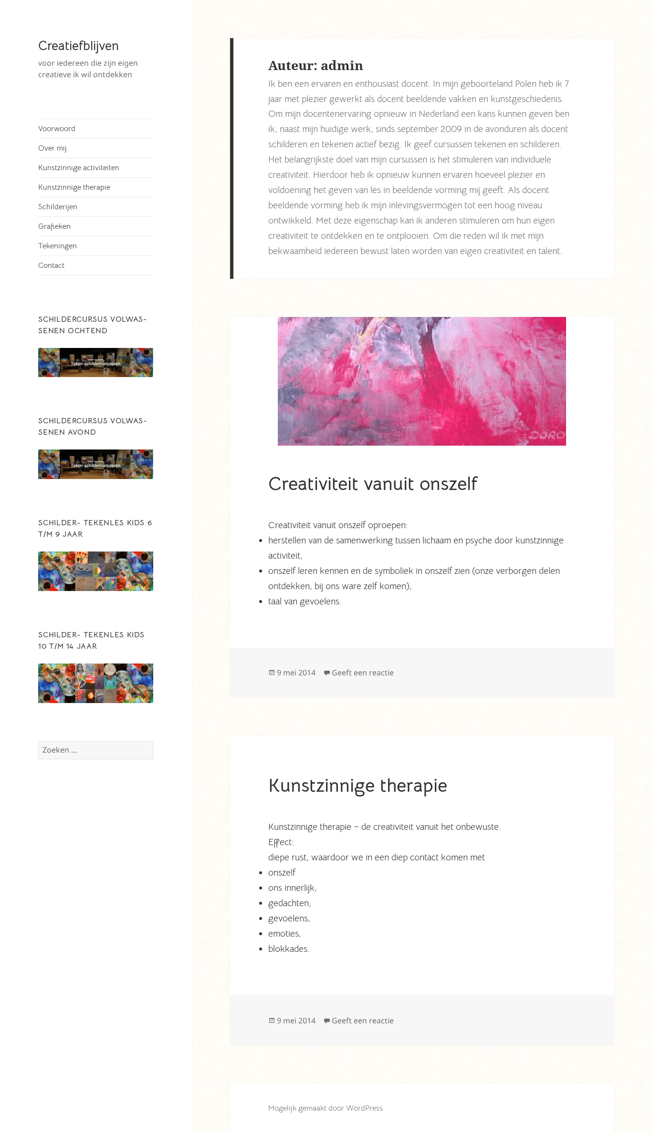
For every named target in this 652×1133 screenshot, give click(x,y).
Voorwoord (56, 128)
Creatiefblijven (78, 46)
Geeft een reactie (363, 672)
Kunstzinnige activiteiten (78, 168)
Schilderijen (57, 207)
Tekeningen (57, 246)
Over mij (52, 148)
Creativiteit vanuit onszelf (373, 483)
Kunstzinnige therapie (74, 187)
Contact (51, 265)
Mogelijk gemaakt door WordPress (325, 1108)
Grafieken (54, 226)
